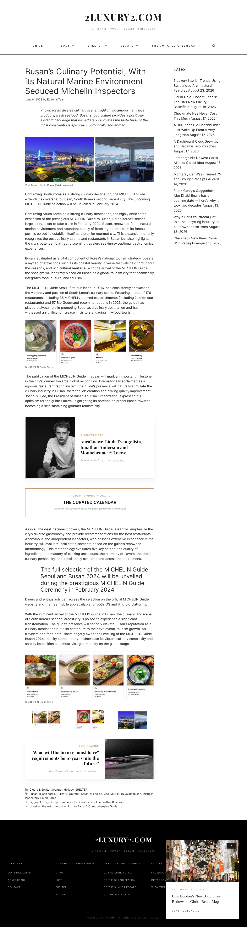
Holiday (69, 789)
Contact (14, 887)
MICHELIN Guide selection (45, 204)
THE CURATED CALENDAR (174, 45)
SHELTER (95, 45)
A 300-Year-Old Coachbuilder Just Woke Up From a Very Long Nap (197, 130)
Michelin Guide (99, 793)
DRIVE (38, 45)
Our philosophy (19, 872)
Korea (84, 793)
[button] (47, 46)
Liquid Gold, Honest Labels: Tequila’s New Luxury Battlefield (195, 102)
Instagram (159, 880)
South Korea (52, 194)
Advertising (16, 880)
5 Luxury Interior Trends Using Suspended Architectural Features (197, 85)
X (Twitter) (159, 887)
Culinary (62, 793)
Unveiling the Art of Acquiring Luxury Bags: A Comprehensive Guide (73, 806)
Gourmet (56, 789)
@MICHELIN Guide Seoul (39, 367)
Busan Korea (47, 793)
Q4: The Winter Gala (117, 894)
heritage (78, 268)
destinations (54, 529)
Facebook (158, 872)
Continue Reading (186, 910)
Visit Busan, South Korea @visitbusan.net (49, 185)
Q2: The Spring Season (119, 880)
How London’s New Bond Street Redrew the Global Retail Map (196, 899)
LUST (65, 45)
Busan (33, 793)
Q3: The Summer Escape (120, 887)
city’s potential (42, 243)
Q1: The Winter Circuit (119, 872)
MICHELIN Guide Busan (125, 793)
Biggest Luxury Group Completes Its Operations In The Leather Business (77, 802)
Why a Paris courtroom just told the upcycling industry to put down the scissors (196, 222)
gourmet (74, 793)
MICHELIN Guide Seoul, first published (62, 288)
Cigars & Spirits (39, 789)
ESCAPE (127, 45)
